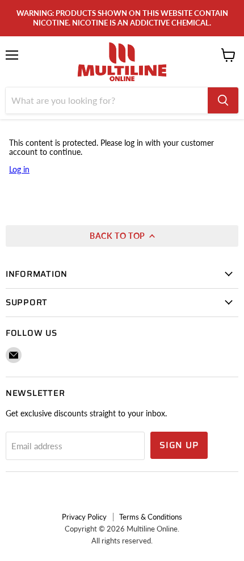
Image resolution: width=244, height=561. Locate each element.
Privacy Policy (84, 516)
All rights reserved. (122, 540)
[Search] (223, 100)
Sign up (179, 445)
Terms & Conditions (150, 516)
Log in (19, 169)
